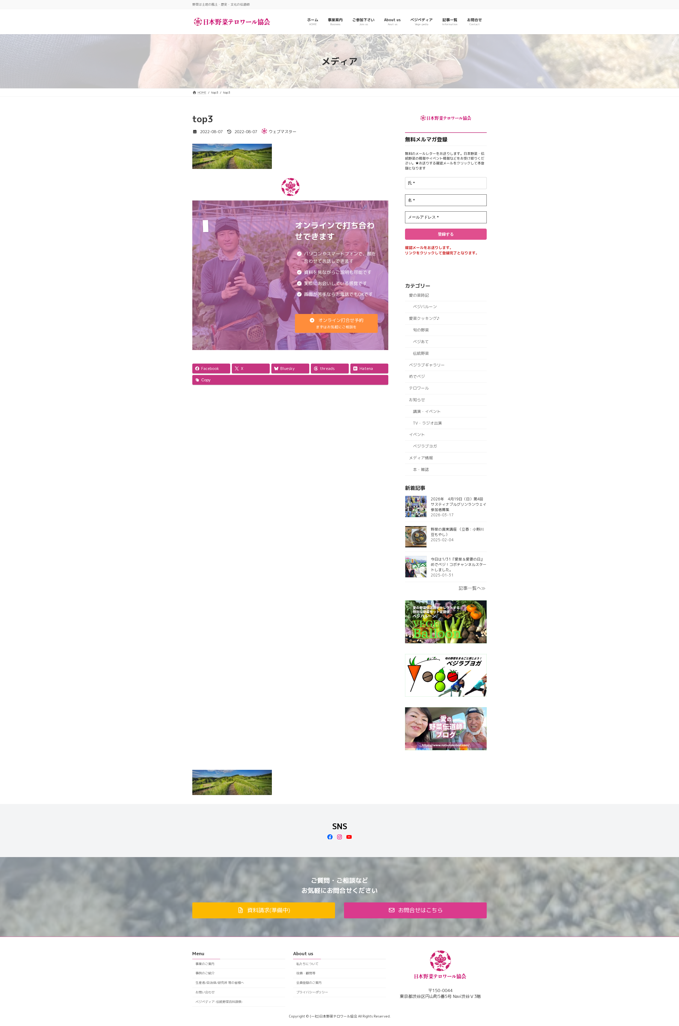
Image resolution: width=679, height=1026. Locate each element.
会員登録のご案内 (309, 982)
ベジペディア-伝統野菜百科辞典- (219, 1001)
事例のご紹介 (205, 973)
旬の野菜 (421, 330)
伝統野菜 (421, 353)
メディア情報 (421, 458)
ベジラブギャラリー (427, 365)
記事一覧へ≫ (472, 588)
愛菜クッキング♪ (424, 318)
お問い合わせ (205, 992)
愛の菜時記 (419, 295)
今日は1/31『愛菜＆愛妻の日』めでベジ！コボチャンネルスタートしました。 (458, 564)
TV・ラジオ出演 (427, 423)
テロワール (419, 388)
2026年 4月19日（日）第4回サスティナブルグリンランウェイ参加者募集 (458, 504)
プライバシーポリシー (312, 992)
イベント (417, 434)
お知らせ (417, 400)
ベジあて (421, 341)
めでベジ (417, 376)
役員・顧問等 (305, 973)
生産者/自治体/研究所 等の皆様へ (219, 982)
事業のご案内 (205, 964)
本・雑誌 (421, 469)
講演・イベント (427, 411)
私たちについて (307, 964)
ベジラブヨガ (425, 446)
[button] (336, 323)
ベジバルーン (425, 306)
